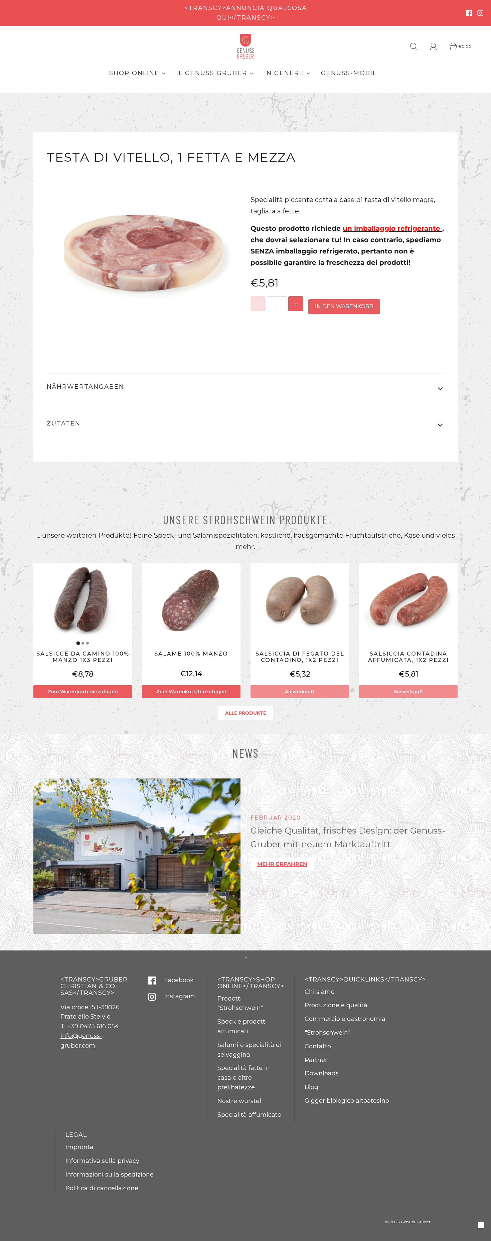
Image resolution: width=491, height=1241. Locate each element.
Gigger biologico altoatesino (347, 1100)
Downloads (322, 1073)
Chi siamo (320, 992)
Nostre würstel (239, 1101)
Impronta (79, 1147)
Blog (311, 1087)
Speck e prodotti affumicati (242, 1026)
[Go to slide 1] (78, 643)
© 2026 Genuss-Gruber (408, 1221)
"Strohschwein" (327, 1032)
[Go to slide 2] (82, 643)
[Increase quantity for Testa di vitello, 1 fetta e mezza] (295, 303)
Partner (316, 1060)
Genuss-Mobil (349, 73)
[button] (245, 388)
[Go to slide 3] (87, 643)
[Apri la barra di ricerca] (417, 46)
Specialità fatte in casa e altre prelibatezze (243, 1077)
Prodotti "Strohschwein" (240, 1003)
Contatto (318, 1046)
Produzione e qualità (336, 1005)
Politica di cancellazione (101, 1188)
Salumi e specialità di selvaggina (249, 1049)
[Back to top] (246, 958)
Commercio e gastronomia (345, 1019)
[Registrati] (437, 46)
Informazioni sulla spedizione (109, 1174)
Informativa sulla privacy (102, 1161)
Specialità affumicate (249, 1114)
